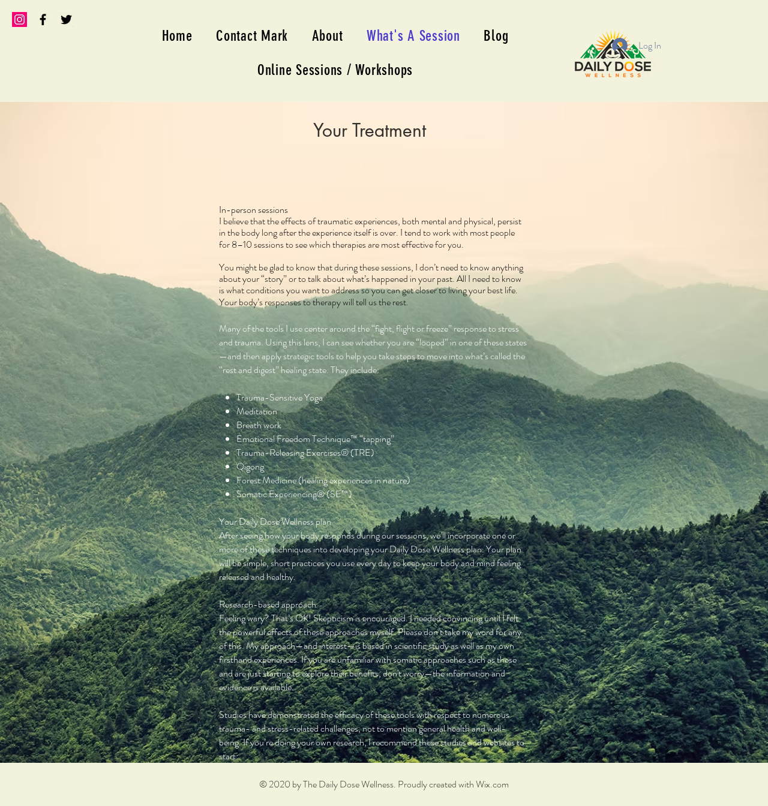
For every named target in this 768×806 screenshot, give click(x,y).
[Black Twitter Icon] (66, 19)
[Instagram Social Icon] (19, 19)
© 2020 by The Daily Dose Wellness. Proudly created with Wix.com (384, 784)
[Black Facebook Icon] (42, 19)
